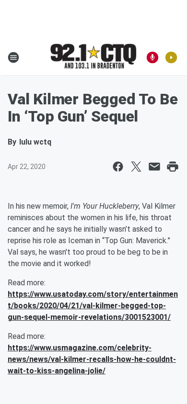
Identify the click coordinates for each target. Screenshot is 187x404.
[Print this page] (172, 166)
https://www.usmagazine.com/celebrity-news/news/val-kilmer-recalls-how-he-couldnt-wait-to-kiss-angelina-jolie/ (92, 359)
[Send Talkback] (152, 57)
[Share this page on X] (136, 166)
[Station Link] (93, 57)
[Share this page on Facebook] (118, 166)
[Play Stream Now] (171, 57)
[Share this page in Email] (154, 166)
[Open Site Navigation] (13, 57)
